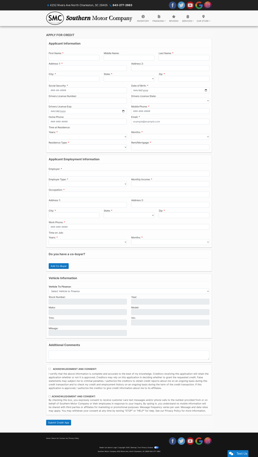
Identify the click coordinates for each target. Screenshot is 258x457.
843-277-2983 (122, 5)
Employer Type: (57, 179)
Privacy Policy (173, 410)
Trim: (51, 317)
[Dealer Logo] (89, 18)
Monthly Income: (140, 179)
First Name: (55, 53)
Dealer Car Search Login (108, 447)
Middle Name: (111, 53)
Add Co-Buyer (59, 266)
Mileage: (53, 328)
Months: (136, 132)
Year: (134, 297)
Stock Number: (57, 297)
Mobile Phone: (139, 106)
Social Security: (57, 85)
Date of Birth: (138, 85)
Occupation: (56, 189)
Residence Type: (58, 142)
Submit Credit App (58, 422)
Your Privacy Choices (145, 447)
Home (48, 438)
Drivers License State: (143, 96)
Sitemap (133, 447)
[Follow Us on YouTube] (190, 5)
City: (51, 74)
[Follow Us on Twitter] (181, 5)
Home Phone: (56, 116)
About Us (55, 438)
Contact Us (64, 438)
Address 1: (55, 63)
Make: (52, 307)
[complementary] (249, 448)
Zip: (161, 74)
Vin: (133, 317)
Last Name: (165, 53)
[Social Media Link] (208, 5)
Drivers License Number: (63, 96)
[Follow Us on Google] (199, 5)
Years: (52, 132)
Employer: (54, 168)
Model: (135, 307)
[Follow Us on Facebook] (172, 5)
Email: (134, 116)
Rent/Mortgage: (140, 142)
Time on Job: (56, 232)
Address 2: (137, 63)
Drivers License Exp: (60, 106)
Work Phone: (56, 222)
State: (107, 74)
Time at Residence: (59, 127)
